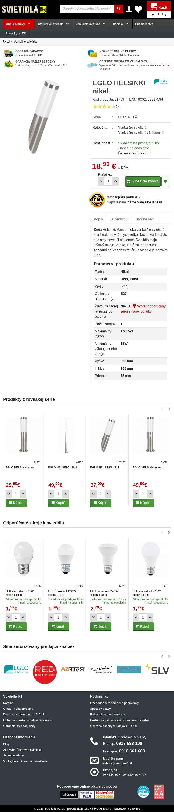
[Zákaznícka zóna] (129, 9)
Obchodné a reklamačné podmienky (114, 703)
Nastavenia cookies (127, 808)
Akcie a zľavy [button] (16, 24)
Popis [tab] (98, 219)
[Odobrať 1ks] (101, 181)
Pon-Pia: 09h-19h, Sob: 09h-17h (124, 774)
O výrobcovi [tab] (119, 219)
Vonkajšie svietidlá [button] (88, 24)
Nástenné (156, 132)
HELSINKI (126, 117)
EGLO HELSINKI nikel (20, 467)
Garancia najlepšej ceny (19, 726)
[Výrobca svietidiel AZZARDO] (73, 669)
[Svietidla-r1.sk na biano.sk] (159, 791)
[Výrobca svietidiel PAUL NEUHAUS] (101, 669)
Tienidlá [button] (118, 24)
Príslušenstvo (144, 24)
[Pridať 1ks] (115, 181)
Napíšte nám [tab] (144, 219)
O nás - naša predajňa (18, 708)
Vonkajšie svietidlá (25, 41)
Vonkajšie (132, 127)
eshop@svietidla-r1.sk (118, 763)
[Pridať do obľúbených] (165, 181)
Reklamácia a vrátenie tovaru (109, 714)
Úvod (6, 41)
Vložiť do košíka (145, 181)
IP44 (124, 286)
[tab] (98, 219)
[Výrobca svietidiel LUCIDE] (129, 669)
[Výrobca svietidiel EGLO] (16, 669)
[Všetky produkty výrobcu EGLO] (161, 81)
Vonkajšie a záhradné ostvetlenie (25, 761)
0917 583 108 (122, 743)
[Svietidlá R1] (24, 9)
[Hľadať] (118, 9)
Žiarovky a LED (16, 33)
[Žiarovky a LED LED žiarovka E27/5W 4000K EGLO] (66, 563)
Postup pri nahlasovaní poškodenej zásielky (119, 720)
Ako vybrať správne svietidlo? (23, 749)
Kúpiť (17, 503)
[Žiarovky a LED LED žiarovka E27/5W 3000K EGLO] (23, 563)
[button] (163, 409)
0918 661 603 (124, 751)
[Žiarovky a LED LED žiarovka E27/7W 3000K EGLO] (108, 563)
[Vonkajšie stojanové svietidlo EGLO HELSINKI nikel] (66, 440)
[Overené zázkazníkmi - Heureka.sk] (144, 791)
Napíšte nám (116, 202)
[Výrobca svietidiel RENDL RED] (44, 672)
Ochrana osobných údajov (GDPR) (113, 726)
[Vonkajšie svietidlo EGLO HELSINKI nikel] (23, 440)
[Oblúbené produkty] (138, 9)
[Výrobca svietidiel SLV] (157, 669)
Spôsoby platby (100, 708)
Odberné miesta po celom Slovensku (28, 720)
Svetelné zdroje (13, 755)
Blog (6, 744)
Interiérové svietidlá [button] (50, 24)
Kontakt (8, 703)
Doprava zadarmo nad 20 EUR (24, 714)
